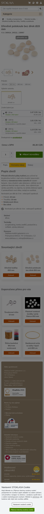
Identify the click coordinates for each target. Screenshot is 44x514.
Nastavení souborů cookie (22, 504)
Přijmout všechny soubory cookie (22, 510)
